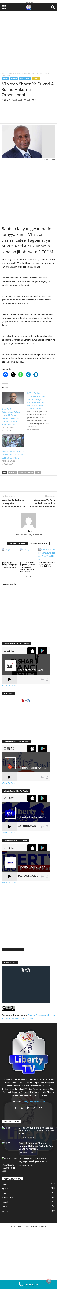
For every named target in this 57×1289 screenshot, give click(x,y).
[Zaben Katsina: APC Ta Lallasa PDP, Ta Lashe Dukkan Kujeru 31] (13, 440)
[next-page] (30, 576)
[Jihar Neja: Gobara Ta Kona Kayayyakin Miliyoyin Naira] (46, 554)
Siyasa (36, 79)
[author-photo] (28, 520)
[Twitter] (15, 485)
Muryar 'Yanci (25, 79)
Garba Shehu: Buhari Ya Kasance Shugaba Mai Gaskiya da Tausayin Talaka (10, 565)
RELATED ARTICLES (17, 543)
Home (4, 73)
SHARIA (30, 473)
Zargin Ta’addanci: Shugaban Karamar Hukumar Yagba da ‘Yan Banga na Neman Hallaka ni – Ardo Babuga (28, 566)
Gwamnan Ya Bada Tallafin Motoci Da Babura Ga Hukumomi (42, 503)
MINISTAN (22, 473)
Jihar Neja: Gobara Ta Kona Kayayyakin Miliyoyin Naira (46, 564)
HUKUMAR (12, 473)
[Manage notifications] (48, 1281)
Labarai (11, 73)
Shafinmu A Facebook (13, 949)
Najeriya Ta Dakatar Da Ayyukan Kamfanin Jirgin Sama (14, 503)
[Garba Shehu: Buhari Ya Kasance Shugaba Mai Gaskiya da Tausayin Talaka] (10, 554)
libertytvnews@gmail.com (34, 1102)
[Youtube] (41, 1108)
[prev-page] (26, 576)
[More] (46, 115)
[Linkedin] (33, 485)
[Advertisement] (28, 40)
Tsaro (4, 1193)
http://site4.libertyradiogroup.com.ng (28, 535)
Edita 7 (7, 100)
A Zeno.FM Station (9, 685)
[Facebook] (6, 485)
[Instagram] (22, 1108)
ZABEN (38, 473)
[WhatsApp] (24, 485)
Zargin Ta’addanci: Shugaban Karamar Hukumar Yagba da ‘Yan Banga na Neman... (36, 1146)
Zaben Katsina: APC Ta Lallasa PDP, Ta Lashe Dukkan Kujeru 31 (13, 454)
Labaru (14, 79)
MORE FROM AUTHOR (38, 543)
